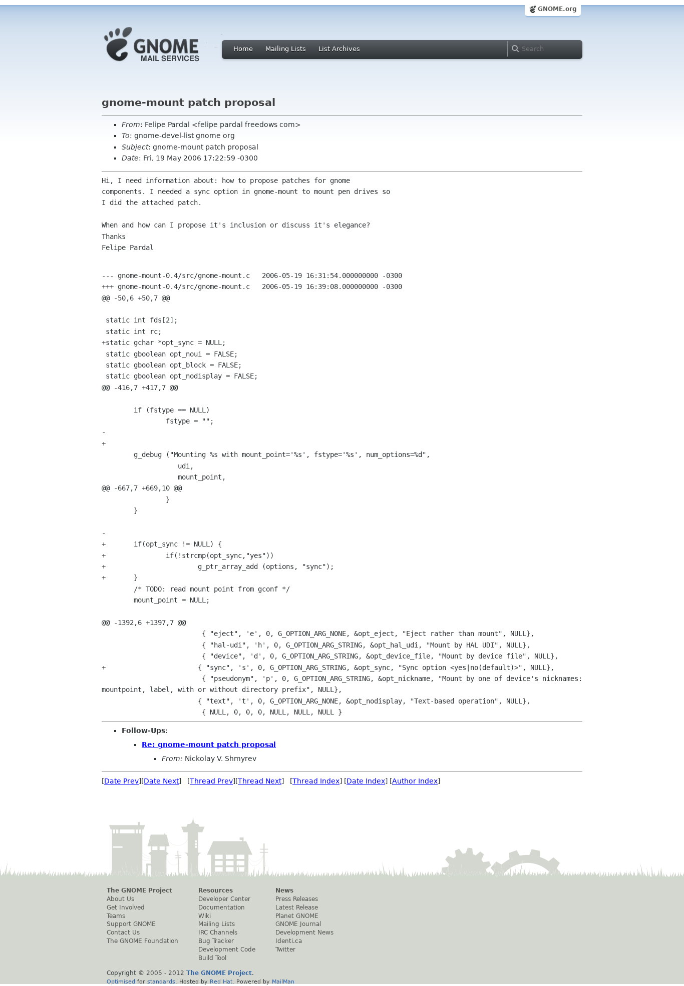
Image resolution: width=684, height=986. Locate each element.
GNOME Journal (298, 924)
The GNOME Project (139, 890)
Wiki (204, 916)
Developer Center (224, 899)
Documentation (221, 907)
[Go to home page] (167, 64)
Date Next (161, 781)
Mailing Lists (285, 48)
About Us (120, 899)
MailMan (283, 981)
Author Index (415, 781)
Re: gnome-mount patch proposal (209, 744)
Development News (304, 932)
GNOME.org (557, 9)
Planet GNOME (296, 916)
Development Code (226, 949)
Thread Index (315, 781)
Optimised (121, 981)
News (284, 890)
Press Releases (296, 899)
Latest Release (296, 907)
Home (243, 48)
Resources (215, 890)
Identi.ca (288, 941)
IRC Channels (217, 932)
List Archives (339, 48)
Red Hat (221, 981)
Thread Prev (211, 781)
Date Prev (121, 781)
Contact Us (123, 932)
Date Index (366, 781)
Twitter (285, 949)
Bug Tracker (216, 941)
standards (161, 981)
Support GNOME (131, 924)
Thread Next (259, 781)
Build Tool (212, 958)
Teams (116, 916)
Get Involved (126, 907)
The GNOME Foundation (142, 941)
